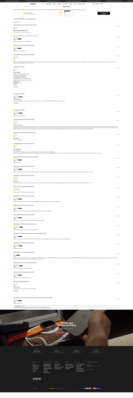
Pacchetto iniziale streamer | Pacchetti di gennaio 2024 (25, 132)
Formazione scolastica (69, 365)
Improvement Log (57, 368)
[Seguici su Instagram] (89, 369)
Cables (54, 3)
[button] (61, 12)
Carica (34, 364)
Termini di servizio (79, 368)
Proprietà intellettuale (80, 369)
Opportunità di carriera (58, 367)
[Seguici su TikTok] (93, 369)
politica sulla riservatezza (78, 366)
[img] (29, 12)
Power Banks (65, 3)
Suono (34, 371)
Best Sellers (49, 3)
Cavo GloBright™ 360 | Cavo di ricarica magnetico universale (26, 156)
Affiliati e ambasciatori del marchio (69, 368)
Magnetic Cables (36, 365)
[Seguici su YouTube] (91, 369)
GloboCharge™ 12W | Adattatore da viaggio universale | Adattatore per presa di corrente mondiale (33, 297)
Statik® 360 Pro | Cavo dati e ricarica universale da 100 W (25, 24)
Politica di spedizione (48, 366)
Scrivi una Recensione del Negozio (103, 13)
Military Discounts (47, 372)
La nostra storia (57, 364)
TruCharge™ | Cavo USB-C (19, 66)
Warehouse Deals (81, 3)
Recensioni (56, 365)
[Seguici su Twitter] (87, 369)
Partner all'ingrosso (69, 364)
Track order (46, 370)
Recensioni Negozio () (31, 18)
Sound (75, 3)
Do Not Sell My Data (80, 371)
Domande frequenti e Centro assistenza (48, 365)
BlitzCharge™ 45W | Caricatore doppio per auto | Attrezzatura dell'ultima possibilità (30, 233)
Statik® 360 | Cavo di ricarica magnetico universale (24, 45)
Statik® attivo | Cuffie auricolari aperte (21, 281)
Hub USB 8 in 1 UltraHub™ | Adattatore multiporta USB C (25, 223)
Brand (94, 3)
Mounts (70, 3)
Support (97, 3)
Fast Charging (35, 368)
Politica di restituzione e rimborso (48, 369)
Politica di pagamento (80, 364)
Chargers (59, 3)
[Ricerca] (100, 4)
